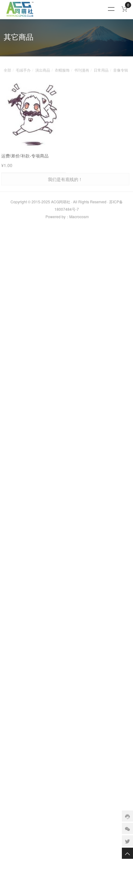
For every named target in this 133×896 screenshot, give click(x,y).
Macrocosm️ (79, 216)
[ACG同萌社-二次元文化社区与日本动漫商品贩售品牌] (58, 9)
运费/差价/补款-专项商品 (25, 155)
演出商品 (42, 70)
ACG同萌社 (60, 201)
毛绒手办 (23, 70)
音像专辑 (120, 70)
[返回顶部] (127, 853)
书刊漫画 (81, 70)
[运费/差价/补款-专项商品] (33, 114)
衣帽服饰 (62, 70)
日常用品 (101, 70)
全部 (7, 70)
